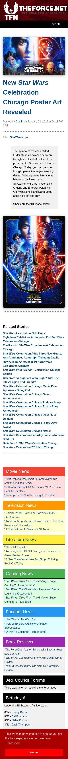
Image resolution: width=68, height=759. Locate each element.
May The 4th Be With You (20, 619)
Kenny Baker (19, 712)
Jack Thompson (21, 724)
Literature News (21, 539)
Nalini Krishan (20, 720)
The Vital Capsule (15, 547)
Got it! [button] (34, 752)
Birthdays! (15, 697)
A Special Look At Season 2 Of (27, 529)
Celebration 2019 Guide (24, 333)
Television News (21, 505)
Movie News (17, 471)
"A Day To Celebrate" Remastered (25, 631)
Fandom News (20, 611)
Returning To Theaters (30, 495)
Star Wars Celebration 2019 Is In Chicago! (29, 447)
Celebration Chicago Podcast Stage (32, 402)
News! (27, 430)
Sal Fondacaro (20, 716)
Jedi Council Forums (25, 680)
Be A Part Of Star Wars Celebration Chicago (30, 443)
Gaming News (19, 573)
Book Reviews (19, 641)
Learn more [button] (13, 743)
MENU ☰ (58, 24)
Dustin (19, 121)
